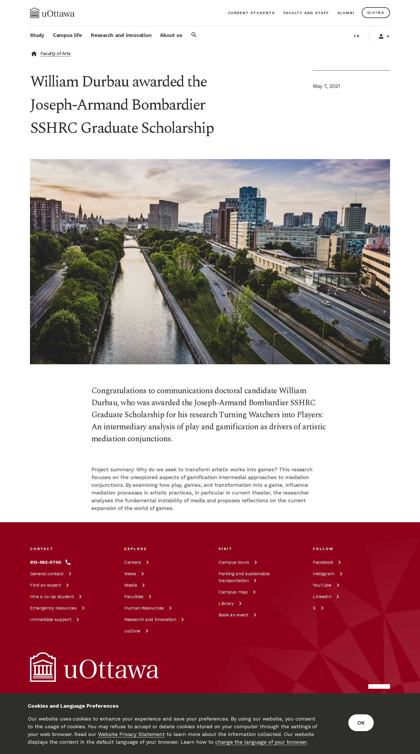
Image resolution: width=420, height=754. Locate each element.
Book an (233, 615)
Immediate (50, 619)
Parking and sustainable (244, 577)
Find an (45, 585)
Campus (234, 562)
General (46, 573)
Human (144, 608)
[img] (52, 13)
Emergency (53, 608)
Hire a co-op (52, 596)
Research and (150, 619)
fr (357, 36)
